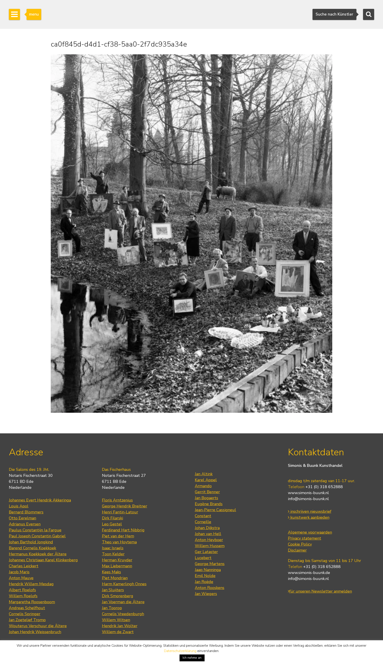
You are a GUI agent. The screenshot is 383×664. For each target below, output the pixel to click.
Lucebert (203, 557)
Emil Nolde (205, 575)
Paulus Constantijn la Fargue (35, 530)
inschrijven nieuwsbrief (310, 511)
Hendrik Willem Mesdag (31, 584)
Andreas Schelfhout (27, 608)
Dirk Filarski (112, 518)
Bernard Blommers (26, 512)
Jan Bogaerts (206, 498)
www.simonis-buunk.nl (308, 492)
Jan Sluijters (113, 590)
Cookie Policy (300, 544)
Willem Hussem (210, 545)
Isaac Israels (112, 548)
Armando (203, 486)
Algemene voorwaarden (310, 532)
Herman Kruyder (117, 560)
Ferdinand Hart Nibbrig (123, 530)
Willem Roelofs (23, 596)
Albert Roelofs (22, 590)
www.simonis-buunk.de (309, 572)
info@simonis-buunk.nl (308, 498)
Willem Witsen (116, 620)
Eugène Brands (209, 504)
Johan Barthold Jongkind (31, 542)
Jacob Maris (19, 572)
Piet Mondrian (115, 578)
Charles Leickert (23, 566)
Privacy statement (304, 538)
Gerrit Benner (207, 492)
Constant (203, 516)
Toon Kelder (113, 554)
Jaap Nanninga (208, 569)
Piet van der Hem (118, 536)
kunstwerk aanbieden (309, 517)
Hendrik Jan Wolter (119, 626)
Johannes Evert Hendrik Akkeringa (40, 500)
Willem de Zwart (118, 632)
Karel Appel (206, 480)
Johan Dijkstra (207, 527)
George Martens (210, 563)
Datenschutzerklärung (180, 651)
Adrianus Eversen (25, 524)
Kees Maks (111, 572)
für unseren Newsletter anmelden (320, 591)
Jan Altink (204, 474)
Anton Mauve (21, 578)
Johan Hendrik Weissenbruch (35, 632)
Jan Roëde (204, 581)
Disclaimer (297, 550)
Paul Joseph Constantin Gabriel (37, 536)
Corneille (203, 522)
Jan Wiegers (206, 593)
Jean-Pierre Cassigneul (215, 510)
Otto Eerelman (22, 518)
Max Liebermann (117, 566)
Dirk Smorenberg (117, 596)
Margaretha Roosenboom (32, 602)
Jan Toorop (112, 608)
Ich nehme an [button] (192, 658)
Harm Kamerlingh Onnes (124, 584)
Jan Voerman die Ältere (123, 602)
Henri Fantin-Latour (120, 512)
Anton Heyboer (209, 539)
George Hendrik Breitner (124, 506)
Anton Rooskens (209, 587)
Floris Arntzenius (117, 500)
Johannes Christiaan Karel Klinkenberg (43, 560)
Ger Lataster (206, 551)
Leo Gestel (112, 524)
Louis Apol (18, 506)
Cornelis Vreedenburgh (123, 614)
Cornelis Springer (24, 614)
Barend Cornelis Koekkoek (32, 548)
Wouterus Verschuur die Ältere (38, 626)
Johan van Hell (208, 533)
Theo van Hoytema (119, 542)
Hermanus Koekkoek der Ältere (37, 554)
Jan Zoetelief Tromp (27, 620)
